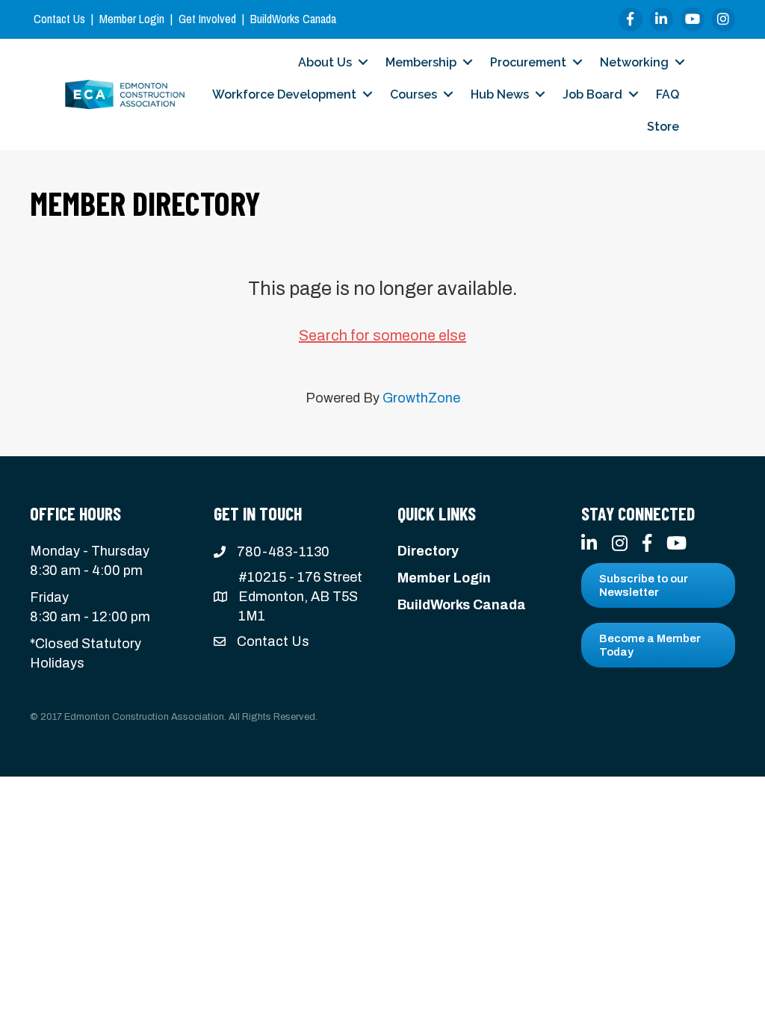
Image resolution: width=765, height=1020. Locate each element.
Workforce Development (284, 94)
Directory (428, 551)
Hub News (500, 94)
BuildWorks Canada (293, 18)
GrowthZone (421, 398)
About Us (325, 62)
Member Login (131, 18)
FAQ (667, 94)
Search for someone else (382, 335)
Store (663, 126)
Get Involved (207, 18)
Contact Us (59, 18)
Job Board (592, 94)
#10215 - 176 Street (300, 577)
